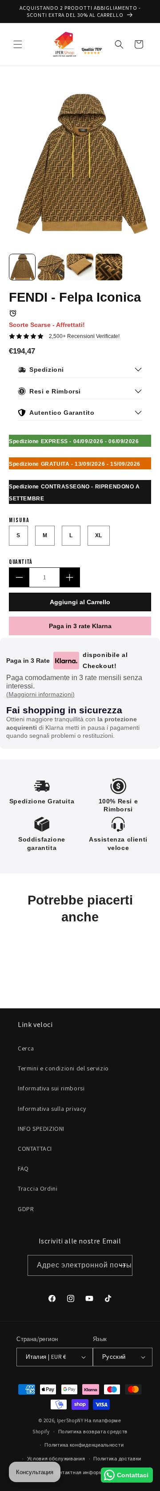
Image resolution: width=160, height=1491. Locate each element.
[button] (18, 44)
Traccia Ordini (37, 1188)
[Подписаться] (122, 1265)
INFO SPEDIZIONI (41, 1129)
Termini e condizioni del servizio (63, 1068)
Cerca (26, 1048)
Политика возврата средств (93, 1431)
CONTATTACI (35, 1149)
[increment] (70, 577)
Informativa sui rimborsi (51, 1088)
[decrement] (19, 577)
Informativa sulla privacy (52, 1109)
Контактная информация (84, 1472)
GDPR (26, 1209)
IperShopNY (70, 1420)
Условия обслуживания (56, 1459)
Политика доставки (117, 1459)
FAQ (23, 1168)
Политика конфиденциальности (84, 1445)
